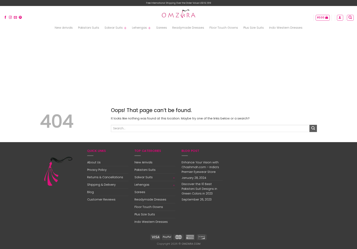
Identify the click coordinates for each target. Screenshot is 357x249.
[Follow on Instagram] (10, 17)
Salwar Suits (114, 28)
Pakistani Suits (88, 28)
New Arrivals (64, 28)
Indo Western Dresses (285, 28)
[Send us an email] (15, 17)
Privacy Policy (97, 170)
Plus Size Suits (253, 28)
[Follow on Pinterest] (20, 17)
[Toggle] (174, 177)
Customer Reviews (101, 199)
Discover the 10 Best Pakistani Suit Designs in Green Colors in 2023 (199, 189)
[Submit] (313, 128)
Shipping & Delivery (101, 185)
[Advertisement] (178, 64)
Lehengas (139, 28)
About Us (94, 162)
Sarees (161, 28)
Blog (90, 192)
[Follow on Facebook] (5, 17)
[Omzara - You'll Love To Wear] (179, 14)
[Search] (350, 18)
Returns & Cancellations (105, 177)
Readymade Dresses (188, 28)
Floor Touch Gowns (223, 28)
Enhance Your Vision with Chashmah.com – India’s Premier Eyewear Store (200, 167)
